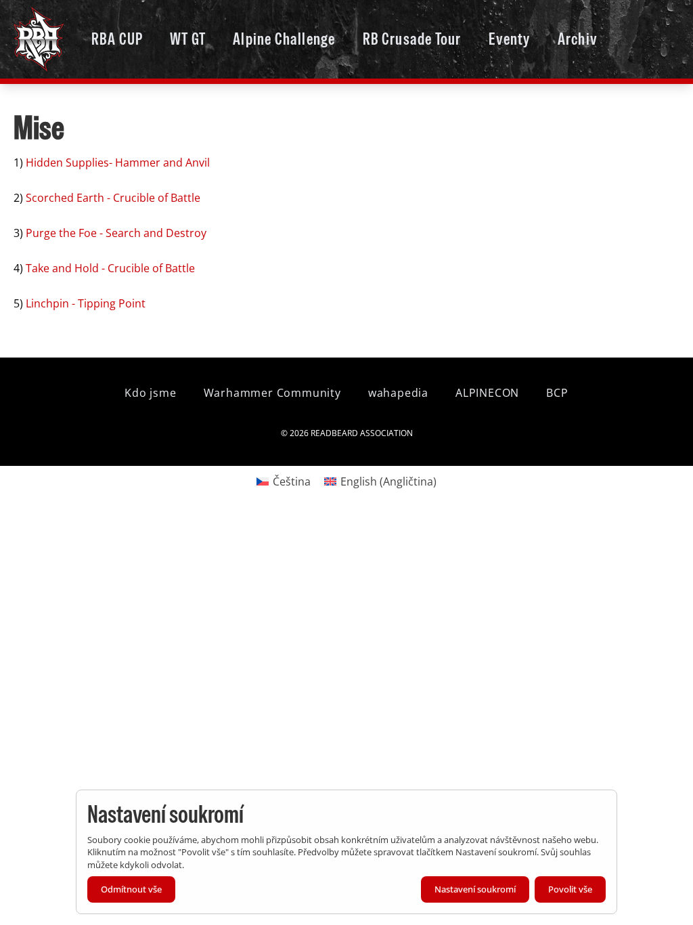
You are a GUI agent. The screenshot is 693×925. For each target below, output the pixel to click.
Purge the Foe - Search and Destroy (116, 232)
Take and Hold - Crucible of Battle (110, 268)
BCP (557, 392)
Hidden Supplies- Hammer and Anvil (118, 162)
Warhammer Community (272, 392)
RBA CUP (117, 38)
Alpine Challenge (284, 38)
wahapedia (398, 392)
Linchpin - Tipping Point (86, 303)
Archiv (578, 38)
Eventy (510, 38)
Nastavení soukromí (475, 889)
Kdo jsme (150, 392)
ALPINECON (487, 392)
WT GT (188, 38)
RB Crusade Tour (412, 38)
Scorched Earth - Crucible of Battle (113, 197)
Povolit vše (570, 889)
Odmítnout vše (131, 889)
